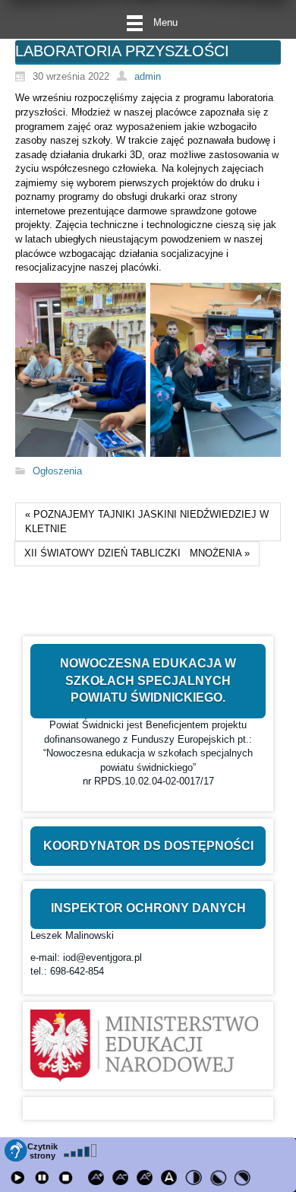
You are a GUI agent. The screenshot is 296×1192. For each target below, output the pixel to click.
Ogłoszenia (57, 471)
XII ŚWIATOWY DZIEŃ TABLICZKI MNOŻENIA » (137, 553)
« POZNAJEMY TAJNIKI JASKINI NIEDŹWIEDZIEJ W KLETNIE (147, 521)
